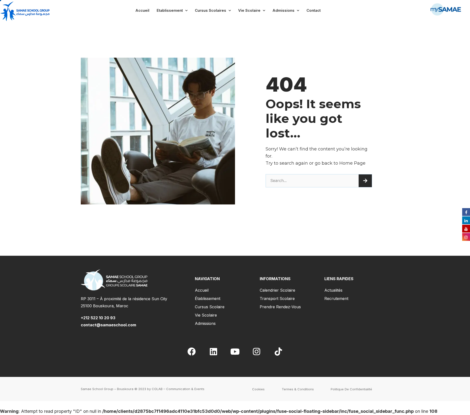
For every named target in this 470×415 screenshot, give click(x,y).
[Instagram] (256, 351)
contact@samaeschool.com (108, 324)
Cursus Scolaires (210, 10)
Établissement (207, 298)
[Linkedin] (213, 351)
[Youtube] (235, 351)
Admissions (283, 10)
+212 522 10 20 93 (99, 317)
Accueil (142, 10)
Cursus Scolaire (209, 306)
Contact (313, 10)
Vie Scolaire (249, 10)
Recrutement (336, 298)
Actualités (333, 290)
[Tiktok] (278, 351)
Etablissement (170, 10)
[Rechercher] (365, 180)
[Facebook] (191, 351)
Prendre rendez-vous (280, 306)
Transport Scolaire (277, 298)
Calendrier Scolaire (277, 290)
